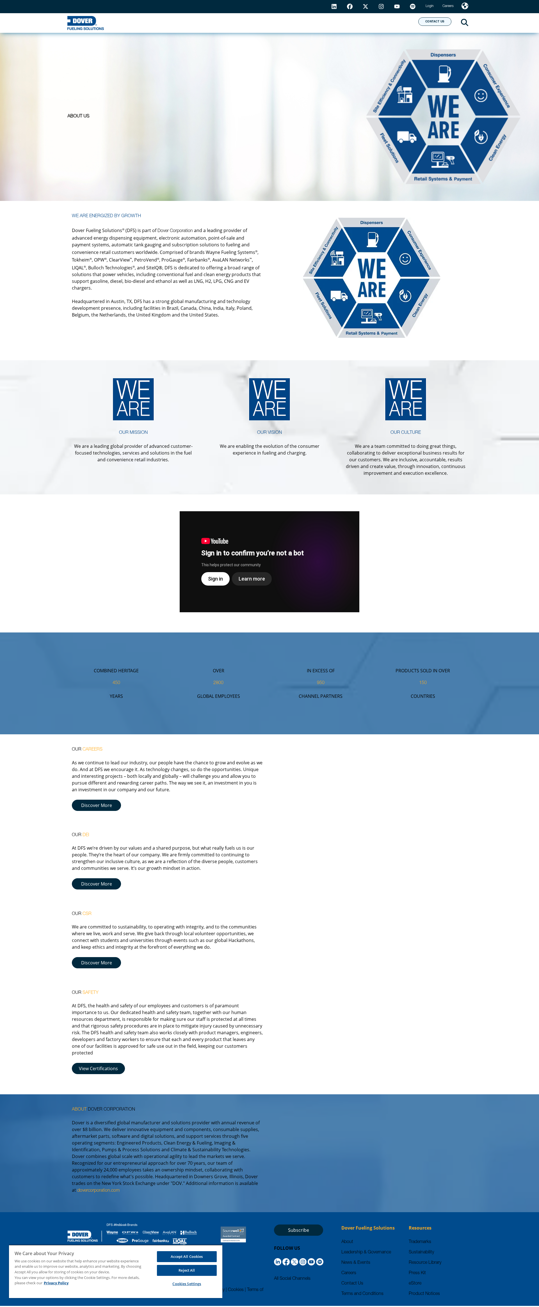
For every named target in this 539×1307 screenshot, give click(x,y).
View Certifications (98, 1068)
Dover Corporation (175, 231)
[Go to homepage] (85, 23)
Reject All (187, 1270)
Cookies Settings (186, 1283)
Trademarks (420, 1242)
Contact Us (352, 1283)
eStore (415, 1283)
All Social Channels (292, 1279)
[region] (115, 1271)
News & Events (355, 1263)
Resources (284, 23)
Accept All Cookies (187, 1256)
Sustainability (421, 1252)
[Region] (465, 7)
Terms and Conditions (362, 1294)
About (393, 23)
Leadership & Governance (366, 1252)
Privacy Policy (56, 1282)
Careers (348, 1273)
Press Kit (417, 1273)
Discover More (96, 805)
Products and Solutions (220, 23)
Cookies (236, 1290)
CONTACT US (434, 21)
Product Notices (424, 1294)
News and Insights (341, 23)
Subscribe (298, 1230)
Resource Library (425, 1263)
